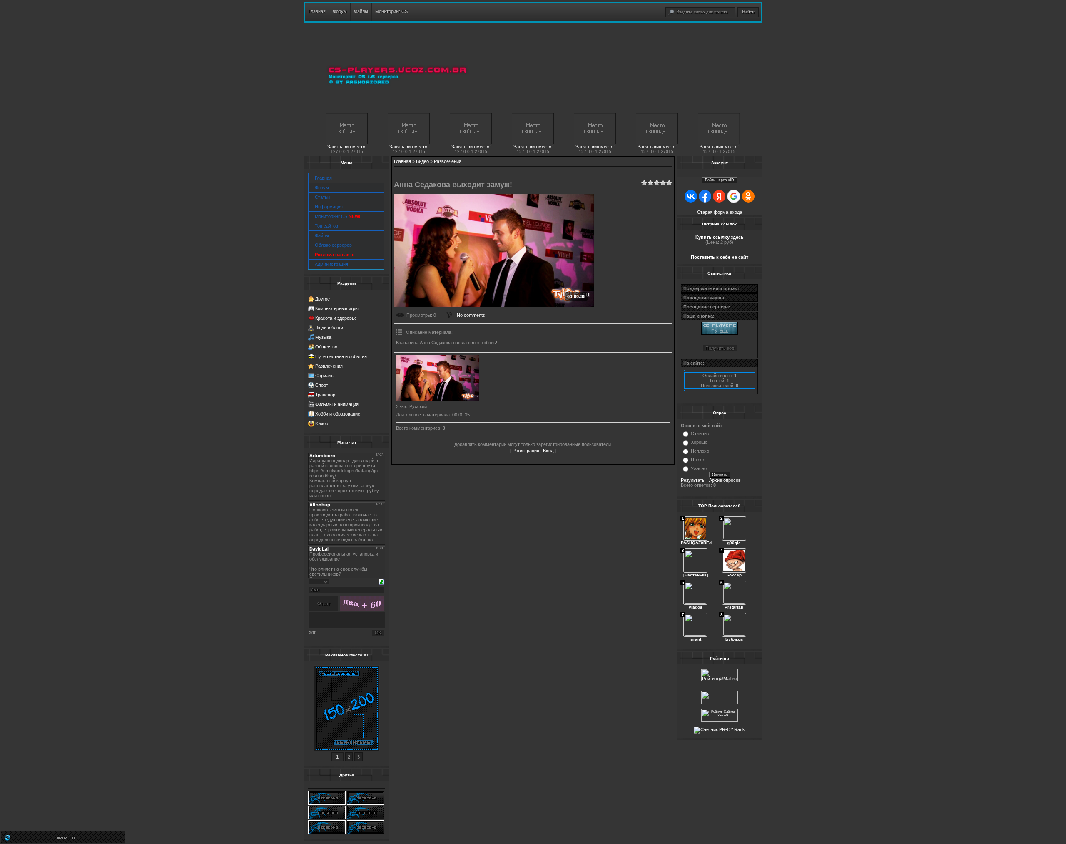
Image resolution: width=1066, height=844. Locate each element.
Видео (422, 161)
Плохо (697, 459)
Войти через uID (719, 180)
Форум (322, 187)
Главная (323, 177)
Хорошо (699, 442)
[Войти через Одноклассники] (748, 196)
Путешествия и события (341, 356)
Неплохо (700, 450)
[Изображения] (437, 378)
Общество (326, 346)
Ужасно (699, 468)
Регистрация (526, 450)
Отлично (700, 433)
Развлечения (329, 365)
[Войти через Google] (733, 196)
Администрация (331, 264)
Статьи (322, 197)
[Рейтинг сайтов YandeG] (719, 721)
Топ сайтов (326, 225)
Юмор (321, 423)
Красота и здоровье (336, 318)
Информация (329, 206)
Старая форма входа (719, 212)
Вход (548, 450)
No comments (471, 315)
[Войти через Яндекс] (719, 196)
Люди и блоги (329, 327)
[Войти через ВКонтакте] (691, 196)
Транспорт (326, 394)
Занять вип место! (346, 146)
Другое (322, 298)
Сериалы (324, 375)
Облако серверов (333, 245)
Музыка (323, 337)
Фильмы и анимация (337, 404)
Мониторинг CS (338, 216)
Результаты (693, 480)
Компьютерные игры (337, 308)
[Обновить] (381, 581)
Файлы (322, 235)
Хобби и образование (337, 413)
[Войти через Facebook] (705, 196)
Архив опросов (725, 480)
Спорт (321, 385)
